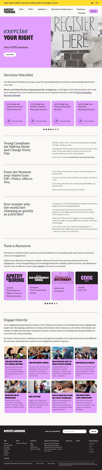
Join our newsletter (52, 431)
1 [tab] (44, 129)
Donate (93, 11)
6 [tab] (55, 129)
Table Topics (34, 447)
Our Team (6, 447)
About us (6, 443)
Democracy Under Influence (51, 443)
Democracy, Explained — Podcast (53, 449)
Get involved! (47, 451)
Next (100, 114)
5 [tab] (53, 129)
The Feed (81, 13)
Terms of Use (51, 463)
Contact (6, 451)
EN (92, 3)
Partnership (7, 449)
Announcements (8, 445)
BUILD (32, 445)
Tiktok (90, 446)
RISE (32, 443)
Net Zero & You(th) (35, 449)
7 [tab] (58, 129)
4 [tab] (51, 129)
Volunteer (6, 453)
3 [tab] (48, 129)
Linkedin (91, 449)
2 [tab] (46, 129)
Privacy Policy (40, 463)
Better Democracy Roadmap (51, 445)
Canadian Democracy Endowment (53, 447)
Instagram (91, 444)
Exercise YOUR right (21, 443)
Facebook (91, 451)
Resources (81, 9)
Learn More (10, 54)
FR (97, 3)
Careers (6, 454)
